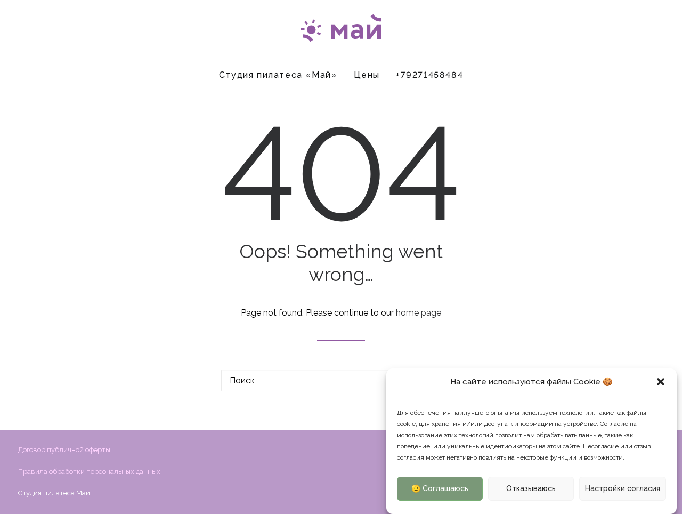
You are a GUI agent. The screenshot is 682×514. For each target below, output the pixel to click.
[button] (660, 381)
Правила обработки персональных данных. (90, 472)
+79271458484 (429, 75)
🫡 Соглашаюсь (439, 489)
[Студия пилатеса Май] (341, 30)
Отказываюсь (531, 489)
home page (418, 313)
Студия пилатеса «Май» (278, 75)
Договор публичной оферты (64, 450)
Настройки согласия (622, 489)
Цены (367, 75)
